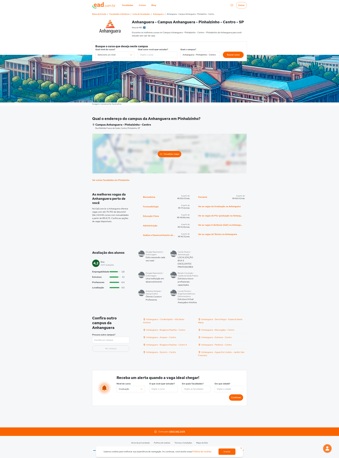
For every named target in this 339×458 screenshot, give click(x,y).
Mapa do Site (202, 443)
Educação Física (151, 216)
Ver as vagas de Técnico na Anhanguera (217, 234)
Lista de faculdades (141, 14)
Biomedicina (149, 197)
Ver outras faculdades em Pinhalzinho (111, 180)
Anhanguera (158, 14)
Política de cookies (162, 443)
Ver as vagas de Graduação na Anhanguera (219, 206)
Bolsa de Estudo (99, 14)
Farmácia (202, 197)
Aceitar (227, 451)
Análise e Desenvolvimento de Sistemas (159, 235)
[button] (327, 448)
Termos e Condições (183, 443)
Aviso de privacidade (140, 443)
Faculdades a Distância (119, 14)
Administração (150, 225)
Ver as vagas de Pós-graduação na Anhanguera (220, 215)
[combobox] (157, 55)
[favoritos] (232, 5)
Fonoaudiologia (151, 206)
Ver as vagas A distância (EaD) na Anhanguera (220, 225)
